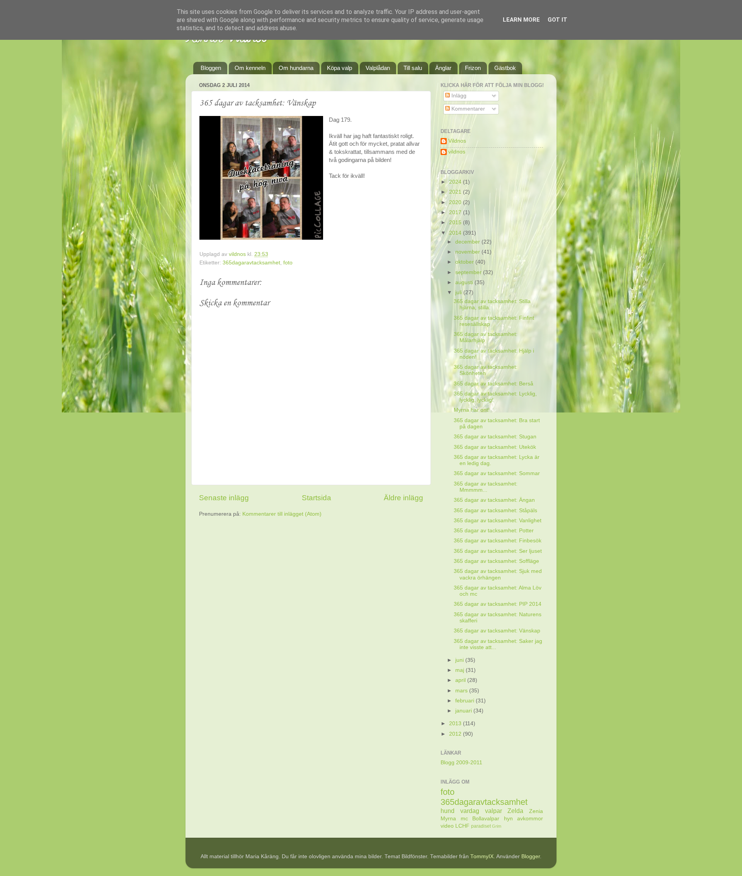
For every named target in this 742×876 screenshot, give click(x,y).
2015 (456, 222)
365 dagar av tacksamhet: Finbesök (497, 541)
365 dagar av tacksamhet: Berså (493, 384)
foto (288, 263)
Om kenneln (250, 68)
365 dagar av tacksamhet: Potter (494, 530)
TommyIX (482, 856)
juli (459, 292)
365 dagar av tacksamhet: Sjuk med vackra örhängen (498, 574)
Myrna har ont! (472, 410)
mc (464, 818)
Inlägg (458, 96)
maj (460, 670)
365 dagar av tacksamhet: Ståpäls (495, 510)
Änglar (443, 68)
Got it (557, 19)
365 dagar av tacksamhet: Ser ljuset (498, 551)
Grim (496, 826)
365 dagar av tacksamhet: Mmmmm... (485, 487)
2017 (456, 212)
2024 (456, 182)
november (468, 252)
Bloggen (211, 68)
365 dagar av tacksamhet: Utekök (495, 447)
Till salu (412, 68)
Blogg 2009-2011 (461, 762)
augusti (465, 282)
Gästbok (505, 68)
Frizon (473, 68)
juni (460, 660)
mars (462, 691)
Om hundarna (296, 68)
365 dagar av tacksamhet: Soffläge (496, 561)
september (469, 272)
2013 (456, 723)
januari (464, 711)
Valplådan (378, 68)
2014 (456, 233)
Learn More (521, 19)
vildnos (456, 152)
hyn (508, 818)
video (447, 826)
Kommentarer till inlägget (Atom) (282, 514)
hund (447, 810)
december (468, 242)
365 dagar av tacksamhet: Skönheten (485, 370)
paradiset (481, 826)
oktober (465, 262)
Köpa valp (339, 68)
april (461, 680)
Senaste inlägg (224, 498)
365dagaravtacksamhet (251, 263)
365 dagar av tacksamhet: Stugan (495, 437)
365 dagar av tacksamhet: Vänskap (497, 631)
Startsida (316, 498)
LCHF (462, 826)
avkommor (530, 818)
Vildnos (457, 141)
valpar (493, 810)
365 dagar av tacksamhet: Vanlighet (497, 520)
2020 (456, 202)
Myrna (448, 818)
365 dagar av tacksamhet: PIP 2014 (497, 604)
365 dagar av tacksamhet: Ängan (494, 500)
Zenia (536, 811)
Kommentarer (467, 109)
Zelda (515, 810)
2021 (456, 192)
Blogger (530, 856)
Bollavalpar (485, 818)
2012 (456, 734)
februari (465, 701)
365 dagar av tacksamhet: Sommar (497, 473)
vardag (469, 810)
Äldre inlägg (403, 498)
